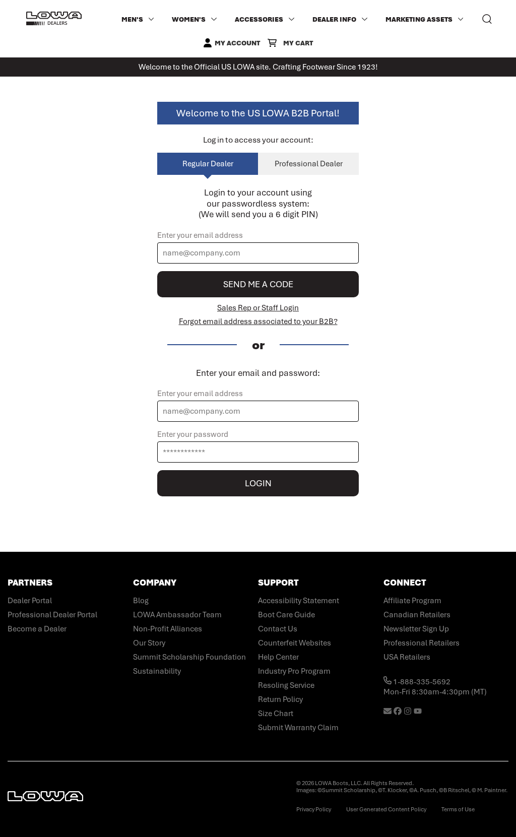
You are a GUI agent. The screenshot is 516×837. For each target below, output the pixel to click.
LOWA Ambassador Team (177, 615)
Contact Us (277, 629)
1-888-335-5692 (421, 682)
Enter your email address (200, 235)
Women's (189, 19)
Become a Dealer (37, 629)
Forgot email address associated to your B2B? (258, 321)
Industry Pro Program (294, 671)
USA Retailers (406, 657)
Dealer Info (334, 19)
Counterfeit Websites (294, 643)
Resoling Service (286, 685)
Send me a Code (258, 284)
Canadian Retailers (416, 615)
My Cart (298, 43)
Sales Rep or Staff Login (258, 308)
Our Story (149, 643)
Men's (132, 19)
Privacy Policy (313, 809)
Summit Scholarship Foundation (189, 657)
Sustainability (157, 671)
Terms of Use (458, 809)
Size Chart (275, 714)
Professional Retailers (421, 643)
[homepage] (54, 19)
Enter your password (192, 434)
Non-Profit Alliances (167, 629)
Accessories (259, 19)
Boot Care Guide (286, 615)
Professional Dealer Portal (52, 615)
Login (258, 483)
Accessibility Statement (298, 601)
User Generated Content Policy (386, 809)
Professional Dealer (309, 164)
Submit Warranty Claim (298, 728)
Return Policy (280, 699)
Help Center (278, 657)
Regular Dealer (207, 164)
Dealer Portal (30, 601)
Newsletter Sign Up (416, 629)
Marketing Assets (419, 19)
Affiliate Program (412, 601)
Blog (141, 601)
